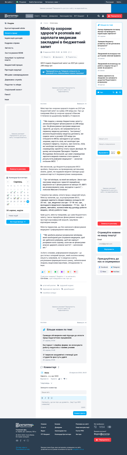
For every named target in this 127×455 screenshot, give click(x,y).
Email (100, 239)
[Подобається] (59, 379)
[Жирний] (42, 398)
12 (14, 195)
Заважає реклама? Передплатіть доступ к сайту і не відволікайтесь (63, 8)
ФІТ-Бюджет (79, 16)
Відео (43, 431)
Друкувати (59, 57)
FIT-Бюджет (45, 434)
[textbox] (63, 405)
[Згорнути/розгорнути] (120, 92)
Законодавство (66, 16)
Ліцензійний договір (23, 449)
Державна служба (13, 80)
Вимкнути (80, 104)
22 (24, 198)
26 (14, 201)
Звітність (9, 48)
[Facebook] (20, 440)
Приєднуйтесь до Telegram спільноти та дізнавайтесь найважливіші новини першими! (65, 72)
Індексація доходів (13, 38)
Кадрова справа (12, 43)
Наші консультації (82, 427)
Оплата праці (11, 33)
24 (8, 201)
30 (28, 201)
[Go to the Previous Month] (8, 181)
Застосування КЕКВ (14, 53)
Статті (37, 16)
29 (24, 201)
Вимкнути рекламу (18, 169)
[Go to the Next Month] (27, 181)
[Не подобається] (64, 379)
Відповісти (44, 379)
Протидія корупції (13, 70)
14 (21, 195)
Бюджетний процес (14, 65)
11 (11, 195)
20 (18, 198)
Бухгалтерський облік (15, 28)
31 (8, 204)
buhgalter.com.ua (78, 449)
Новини (29, 16)
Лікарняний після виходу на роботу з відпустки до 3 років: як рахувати (109, 66)
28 (21, 201)
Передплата (104, 440)
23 (28, 198)
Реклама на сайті (82, 424)
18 (11, 198)
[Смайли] (51, 398)
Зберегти (47, 57)
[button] (87, 16)
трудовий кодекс (67, 285)
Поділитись (72, 57)
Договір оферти (21, 447)
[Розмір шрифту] (113, 92)
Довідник (58, 427)
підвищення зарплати (51, 289)
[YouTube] (17, 440)
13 (18, 195)
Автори (78, 434)
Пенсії (7, 94)
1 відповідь (45, 383)
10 (8, 195)
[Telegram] (24, 440)
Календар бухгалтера (63, 434)
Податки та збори (13, 85)
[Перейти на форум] (116, 92)
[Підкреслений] (48, 398)
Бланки (44, 16)
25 (11, 201)
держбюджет (69, 289)
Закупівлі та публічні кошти (14, 59)
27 (18, 201)
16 (28, 195)
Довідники (53, 16)
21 (21, 198)
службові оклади (49, 293)
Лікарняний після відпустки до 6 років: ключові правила (109, 55)
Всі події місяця (16, 222)
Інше (7, 99)
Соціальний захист (13, 90)
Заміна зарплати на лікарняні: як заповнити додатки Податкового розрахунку (107, 79)
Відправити (103, 153)
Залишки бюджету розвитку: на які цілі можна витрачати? (109, 44)
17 (8, 198)
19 (14, 198)
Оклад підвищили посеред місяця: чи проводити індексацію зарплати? (109, 31)
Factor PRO (80, 431)
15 (24, 195)
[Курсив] (45, 398)
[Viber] (28, 440)
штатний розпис (49, 285)
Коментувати (79, 413)
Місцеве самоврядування (16, 75)
